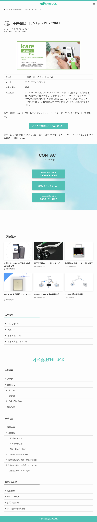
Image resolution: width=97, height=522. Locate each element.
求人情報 (12, 390)
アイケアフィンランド (21, 29)
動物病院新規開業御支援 (18, 454)
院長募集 (11, 490)
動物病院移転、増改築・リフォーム (22, 465)
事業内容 (11, 427)
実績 (11, 329)
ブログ (10, 378)
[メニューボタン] (94, 4)
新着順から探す (16, 438)
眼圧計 (17, 31)
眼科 (24, 31)
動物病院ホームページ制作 (19, 470)
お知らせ (13, 323)
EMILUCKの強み (15, 401)
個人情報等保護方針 (16, 508)
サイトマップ (13, 496)
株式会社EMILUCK (48, 360)
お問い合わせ (13, 502)
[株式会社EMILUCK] (48, 4)
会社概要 (12, 395)
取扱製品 (12, 432)
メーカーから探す (17, 443)
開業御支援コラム (17, 341)
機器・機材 (14, 335)
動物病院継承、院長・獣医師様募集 (22, 459)
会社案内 (11, 384)
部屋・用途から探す (18, 449)
